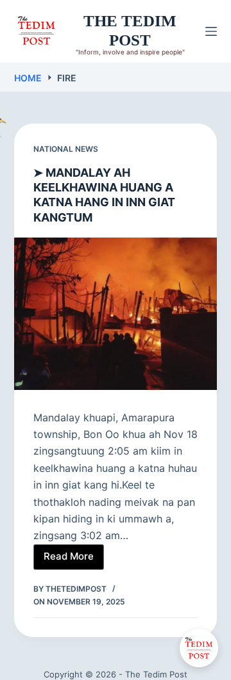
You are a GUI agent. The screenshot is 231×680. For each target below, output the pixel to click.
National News (65, 149)
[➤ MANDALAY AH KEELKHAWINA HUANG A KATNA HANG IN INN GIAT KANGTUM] (116, 314)
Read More (74, 559)
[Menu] (211, 31)
